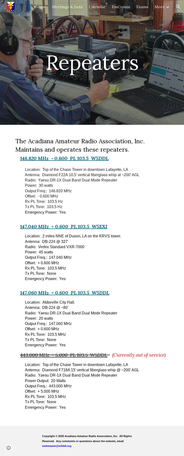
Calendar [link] (97, 6)
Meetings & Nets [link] (67, 6)
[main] (92, 62)
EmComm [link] (121, 6)
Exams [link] (142, 6)
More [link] (160, 6)
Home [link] (40, 6)
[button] (178, 6)
